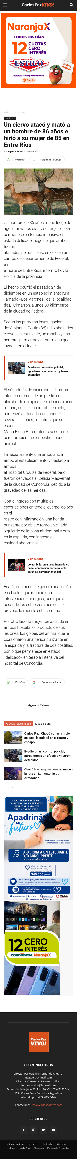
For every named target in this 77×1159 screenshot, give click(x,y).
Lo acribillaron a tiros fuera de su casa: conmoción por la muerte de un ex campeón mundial (48, 568)
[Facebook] (23, 1130)
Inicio (6, 112)
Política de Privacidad (58, 1147)
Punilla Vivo (24, 1147)
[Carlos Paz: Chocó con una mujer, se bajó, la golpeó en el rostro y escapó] (13, 737)
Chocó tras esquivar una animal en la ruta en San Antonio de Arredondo (48, 773)
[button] (72, 5)
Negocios (39, 1147)
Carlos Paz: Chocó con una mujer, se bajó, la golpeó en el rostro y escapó (47, 738)
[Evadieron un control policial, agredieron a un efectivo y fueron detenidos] (13, 755)
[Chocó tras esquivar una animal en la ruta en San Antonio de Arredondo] (13, 773)
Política (11, 1147)
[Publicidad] (38, 50)
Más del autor (43, 723)
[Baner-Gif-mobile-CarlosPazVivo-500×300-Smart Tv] (32, 994)
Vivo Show (62, 1144)
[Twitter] (43, 1130)
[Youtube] (53, 1130)
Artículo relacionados (18, 723)
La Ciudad (48, 1144)
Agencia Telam (15, 151)
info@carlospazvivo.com (47, 1105)
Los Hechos (19, 112)
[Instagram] (33, 1130)
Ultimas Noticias (15, 1144)
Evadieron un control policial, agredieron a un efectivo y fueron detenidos (48, 371)
